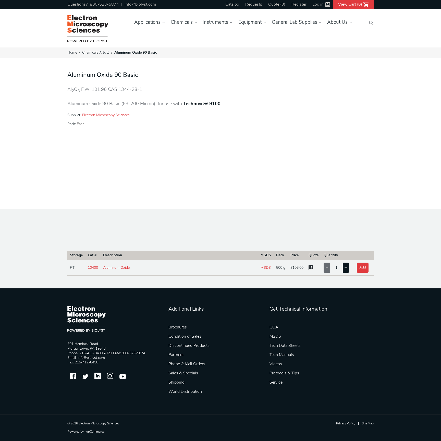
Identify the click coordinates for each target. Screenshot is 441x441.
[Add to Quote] (311, 269)
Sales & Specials (183, 373)
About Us (337, 22)
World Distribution (185, 392)
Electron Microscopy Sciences (106, 115)
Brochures (177, 327)
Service (276, 383)
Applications (147, 22)
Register (298, 5)
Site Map (368, 423)
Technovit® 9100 (201, 104)
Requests (253, 5)
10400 (93, 268)
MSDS (266, 268)
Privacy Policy (345, 423)
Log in (318, 5)
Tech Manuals (282, 355)
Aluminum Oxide (116, 268)
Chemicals (182, 22)
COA (274, 327)
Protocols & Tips (284, 373)
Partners (175, 355)
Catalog (232, 5)
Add (362, 268)
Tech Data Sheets (285, 346)
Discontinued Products (189, 346)
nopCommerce (94, 431)
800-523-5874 (104, 5)
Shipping (176, 383)
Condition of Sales (184, 337)
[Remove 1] (327, 268)
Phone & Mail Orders (186, 364)
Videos (276, 364)
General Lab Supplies (294, 22)
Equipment (250, 22)
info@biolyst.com (140, 5)
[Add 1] (346, 268)
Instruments (215, 22)
